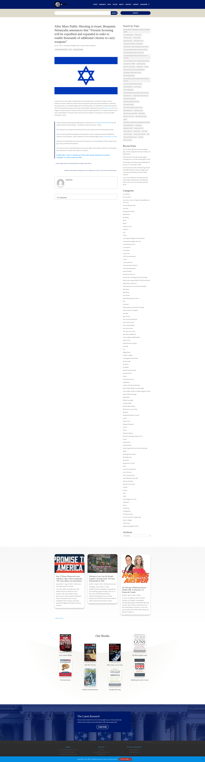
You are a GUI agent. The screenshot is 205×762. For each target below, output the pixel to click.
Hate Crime (126, 340)
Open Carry (126, 421)
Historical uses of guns (130, 343)
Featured (126, 304)
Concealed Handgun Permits (72, 45)
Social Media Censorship (130, 478)
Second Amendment (129, 469)
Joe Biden (126, 367)
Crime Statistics (128, 262)
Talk (124, 493)
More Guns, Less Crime (129, 116)
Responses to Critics (138, 128)
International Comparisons (129, 98)
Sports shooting (128, 481)
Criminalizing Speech (129, 268)
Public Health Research (129, 125)
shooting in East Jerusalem (102, 123)
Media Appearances (128, 110)
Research (102, 4)
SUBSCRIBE (102, 727)
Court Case (126, 253)
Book (124, 220)
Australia (125, 208)
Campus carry (127, 226)
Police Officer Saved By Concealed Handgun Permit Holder (137, 122)
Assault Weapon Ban (129, 205)
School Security (136, 131)
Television (126, 502)
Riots (124, 466)
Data (109, 4)
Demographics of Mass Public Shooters (132, 72)
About (121, 4)
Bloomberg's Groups (138, 40)
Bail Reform (126, 214)
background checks (129, 211)
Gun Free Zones (128, 328)
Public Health (127, 445)
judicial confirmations (129, 370)
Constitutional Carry (141, 63)
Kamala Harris (127, 373)
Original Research (128, 424)
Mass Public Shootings (89, 45)
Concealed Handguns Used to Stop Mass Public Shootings (136, 61)
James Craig (126, 361)
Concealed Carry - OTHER (129, 63)
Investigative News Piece (130, 358)
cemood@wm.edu (134, 752)
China (124, 235)
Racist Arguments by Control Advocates (135, 448)
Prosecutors (126, 442)
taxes (124, 496)
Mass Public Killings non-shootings (133, 388)
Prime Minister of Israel (109, 136)
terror (125, 505)
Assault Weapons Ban (128, 35)
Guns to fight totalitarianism (131, 337)
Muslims (125, 412)
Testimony (141, 137)
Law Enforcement (128, 379)
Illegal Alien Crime (128, 95)
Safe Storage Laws (128, 131)
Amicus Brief (127, 197)
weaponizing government (131, 526)
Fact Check (126, 295)
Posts (95, 4)
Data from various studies (129, 66)
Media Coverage (128, 400)
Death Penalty (140, 66)
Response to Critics (129, 463)
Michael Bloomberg (129, 406)
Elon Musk (126, 292)
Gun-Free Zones (137, 87)
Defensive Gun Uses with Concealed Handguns (134, 69)
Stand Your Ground (128, 134)
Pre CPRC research (128, 37)
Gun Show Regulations (128, 89)
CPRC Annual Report (129, 256)
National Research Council (131, 415)
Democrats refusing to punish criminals (135, 277)
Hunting (125, 346)
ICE (124, 349)
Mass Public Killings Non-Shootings (131, 101)
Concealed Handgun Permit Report (134, 238)
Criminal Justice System (130, 265)
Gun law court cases (129, 331)
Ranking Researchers (129, 454)
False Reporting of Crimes (131, 298)
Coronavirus (126, 247)
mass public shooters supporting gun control (136, 391)
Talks (148, 134)
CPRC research (138, 35)
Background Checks (128, 40)
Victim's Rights (127, 520)
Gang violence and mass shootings (133, 307)
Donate (135, 4)
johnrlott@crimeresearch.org (101, 752)
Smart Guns (144, 131)
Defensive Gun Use (129, 274)
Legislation (126, 382)
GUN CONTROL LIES (128, 87)
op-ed (125, 418)
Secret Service (127, 472)
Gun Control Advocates (130, 319)
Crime (125, 259)
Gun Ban (125, 313)
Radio (124, 451)
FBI (124, 301)
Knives (125, 376)
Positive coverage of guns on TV (132, 436)
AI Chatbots (126, 194)
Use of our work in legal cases (132, 517)
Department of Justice (130, 283)
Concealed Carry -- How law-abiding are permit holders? (136, 46)
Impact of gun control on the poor (140, 95)
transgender (127, 511)
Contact (128, 4)
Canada (125, 229)
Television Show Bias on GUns (130, 137)
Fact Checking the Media (129, 75)
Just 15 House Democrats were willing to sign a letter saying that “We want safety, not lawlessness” (136, 151)
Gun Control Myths (129, 325)
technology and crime (129, 499)
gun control (126, 316)
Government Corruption (130, 310)
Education (126, 289)
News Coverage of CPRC (141, 116)
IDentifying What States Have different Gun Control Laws (136, 92)
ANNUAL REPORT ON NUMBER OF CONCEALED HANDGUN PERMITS (137, 31)
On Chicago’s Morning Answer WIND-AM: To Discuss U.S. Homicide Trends (134, 589)
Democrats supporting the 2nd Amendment (136, 280)
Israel (70, 49)
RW (92, 584)
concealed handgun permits (61, 49)
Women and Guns (127, 140)
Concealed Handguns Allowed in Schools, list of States (136, 49)
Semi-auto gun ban (129, 475)
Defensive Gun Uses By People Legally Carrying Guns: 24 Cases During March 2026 (102, 578)
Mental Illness (142, 113)
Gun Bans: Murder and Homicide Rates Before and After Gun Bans (136, 80)
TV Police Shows (128, 514)
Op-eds (115, 4)
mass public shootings (78, 49)
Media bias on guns (138, 110)
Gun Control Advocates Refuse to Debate (133, 84)
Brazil (124, 223)
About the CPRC (137, 37)
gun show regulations (129, 334)
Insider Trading (127, 355)
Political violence (128, 433)
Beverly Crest (107, 108)
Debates (146, 66)
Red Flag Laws (138, 125)
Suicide (125, 487)
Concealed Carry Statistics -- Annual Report (133, 43)
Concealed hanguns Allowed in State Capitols (134, 52)
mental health (127, 403)
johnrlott (60, 584)
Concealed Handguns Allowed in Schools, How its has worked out (135, 57)
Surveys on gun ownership (139, 134)
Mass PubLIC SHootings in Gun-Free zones (133, 107)
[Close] (202, 759)
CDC (124, 232)
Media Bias (126, 397)
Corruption (126, 250)
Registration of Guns (128, 128)
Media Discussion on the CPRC (130, 113)
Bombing (126, 217)
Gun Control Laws (128, 322)
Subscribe (143, 4)
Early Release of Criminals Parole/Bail (134, 286)
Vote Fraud (126, 523)
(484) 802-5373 (101, 754)
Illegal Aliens (127, 352)
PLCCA (125, 427)
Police (125, 430)
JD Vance (125, 364)
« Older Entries (59, 618)
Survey (125, 490)
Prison (125, 439)
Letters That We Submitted (131, 385)
